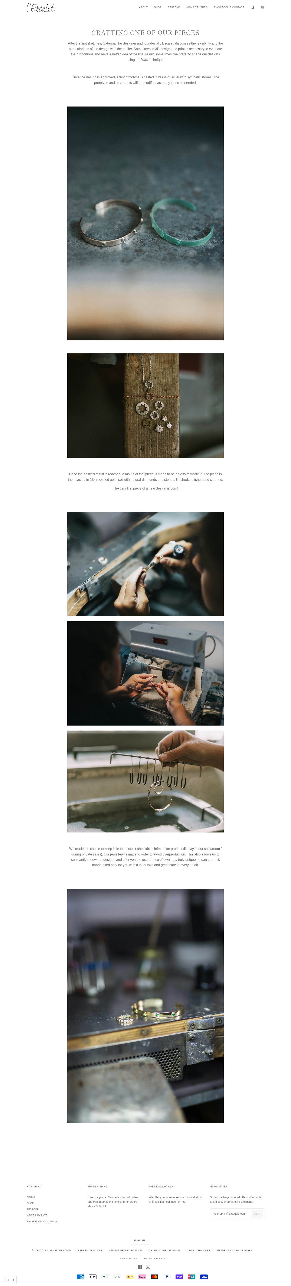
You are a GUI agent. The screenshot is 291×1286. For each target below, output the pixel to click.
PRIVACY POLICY (155, 1258)
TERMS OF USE (127, 1258)
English (140, 1240)
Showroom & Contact (42, 1221)
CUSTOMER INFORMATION (125, 1250)
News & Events (37, 1215)
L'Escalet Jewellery (49, 1250)
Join (257, 1214)
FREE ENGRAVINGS (90, 1250)
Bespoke (33, 1209)
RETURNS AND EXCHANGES (234, 1250)
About (31, 1197)
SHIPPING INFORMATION (164, 1250)
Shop (30, 1203)
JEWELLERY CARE (198, 1250)
